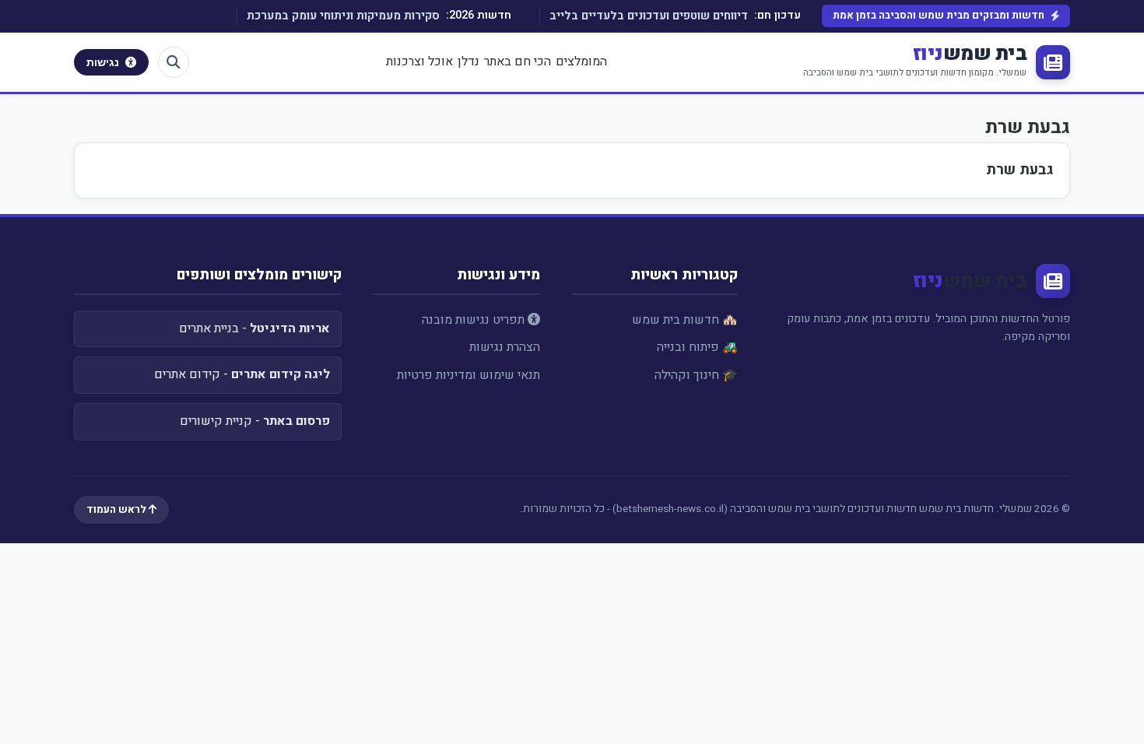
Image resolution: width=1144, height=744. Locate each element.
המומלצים (581, 61)
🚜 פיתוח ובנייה (697, 347)
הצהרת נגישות (504, 347)
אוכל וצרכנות (419, 61)
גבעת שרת (1020, 170)
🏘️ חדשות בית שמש (685, 320)
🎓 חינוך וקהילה (696, 375)
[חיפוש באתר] (173, 62)
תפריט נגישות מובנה (475, 320)
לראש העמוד (117, 510)
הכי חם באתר (517, 61)
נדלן (468, 61)
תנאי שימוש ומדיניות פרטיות (468, 375)
